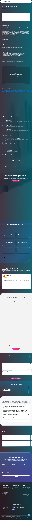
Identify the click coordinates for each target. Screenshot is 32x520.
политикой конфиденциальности (25, 472)
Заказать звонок (16, 180)
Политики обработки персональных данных (5, 511)
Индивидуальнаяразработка (23, 334)
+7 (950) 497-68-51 (16, 504)
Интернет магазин (5, 492)
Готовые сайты (7, 356)
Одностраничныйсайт (8, 309)
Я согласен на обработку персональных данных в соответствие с (16, 472)
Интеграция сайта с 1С (25, 488)
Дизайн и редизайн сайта (26, 487)
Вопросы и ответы (5, 507)
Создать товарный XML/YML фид (26, 500)
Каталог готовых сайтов (16, 378)
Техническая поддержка (15, 488)
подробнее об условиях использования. (22, 518)
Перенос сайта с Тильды (25, 495)
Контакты (14, 503)
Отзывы (3, 509)
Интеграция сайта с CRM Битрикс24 (25, 497)
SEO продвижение (15, 487)
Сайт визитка (4, 488)
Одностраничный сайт (5, 487)
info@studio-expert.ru (16, 506)
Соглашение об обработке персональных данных (6, 513)
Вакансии (3, 508)
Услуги (23, 485)
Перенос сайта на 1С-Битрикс (25, 490)
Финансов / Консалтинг (7, 371)
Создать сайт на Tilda (5, 495)
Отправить (16, 476)
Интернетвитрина (7, 322)
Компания (4, 503)
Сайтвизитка (21, 309)
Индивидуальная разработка (4, 494)
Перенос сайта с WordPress (26, 493)
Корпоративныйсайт (23, 322)
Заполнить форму (16, 348)
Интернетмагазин (7, 334)
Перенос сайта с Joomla (25, 494)
